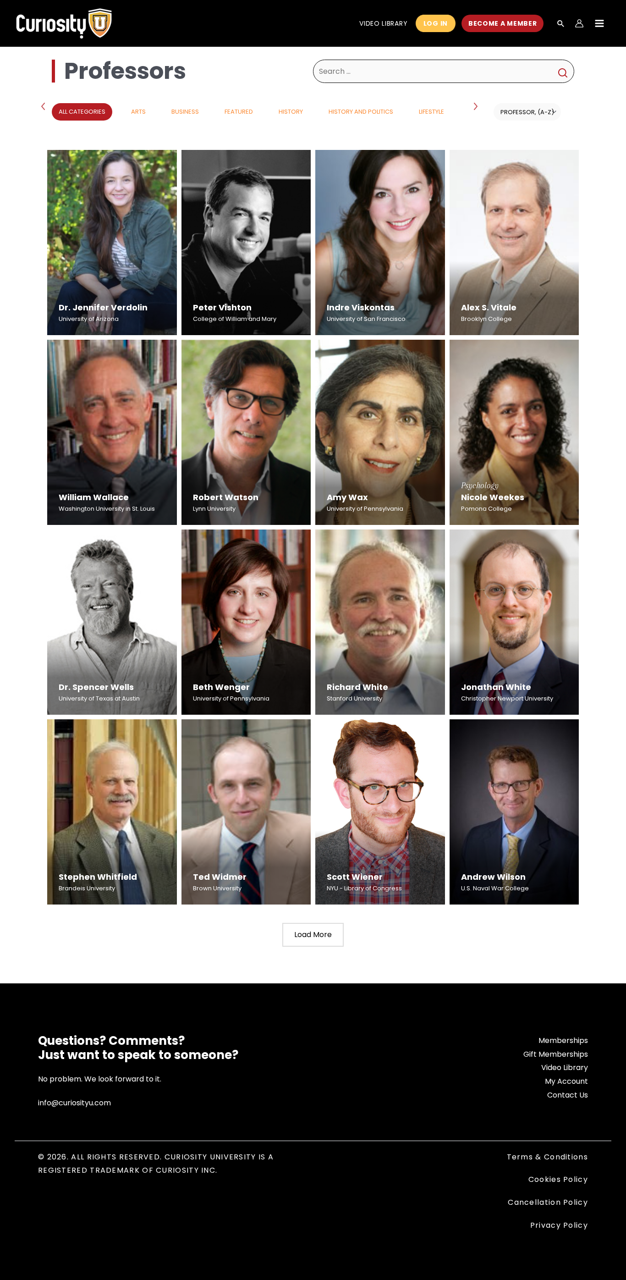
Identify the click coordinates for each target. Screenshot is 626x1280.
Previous (44, 105)
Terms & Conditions (547, 1157)
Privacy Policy (559, 1225)
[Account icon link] (579, 23)
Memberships (563, 1040)
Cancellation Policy (548, 1202)
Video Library (564, 1067)
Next (476, 105)
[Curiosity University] (64, 22)
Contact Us (567, 1095)
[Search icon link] (561, 24)
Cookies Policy (558, 1179)
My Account (566, 1081)
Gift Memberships (555, 1054)
